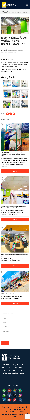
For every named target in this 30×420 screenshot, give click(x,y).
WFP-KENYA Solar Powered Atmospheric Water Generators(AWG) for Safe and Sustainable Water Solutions (13, 154)
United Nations (23, 162)
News (7, 11)
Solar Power (9, 162)
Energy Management (12, 212)
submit (5, 342)
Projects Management (11, 52)
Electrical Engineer (22, 158)
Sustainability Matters (12, 214)
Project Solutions (16, 260)
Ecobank (5, 50)
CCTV (4, 258)
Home (2, 11)
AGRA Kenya (6, 210)
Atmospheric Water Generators (10, 158)
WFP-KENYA (14, 164)
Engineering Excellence (17, 296)
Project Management (18, 160)
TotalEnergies (15, 298)
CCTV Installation (7, 296)
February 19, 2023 (7, 48)
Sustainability (16, 162)
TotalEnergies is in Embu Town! (8, 294)
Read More (15, 171)
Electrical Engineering (12, 50)
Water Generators (6, 164)
